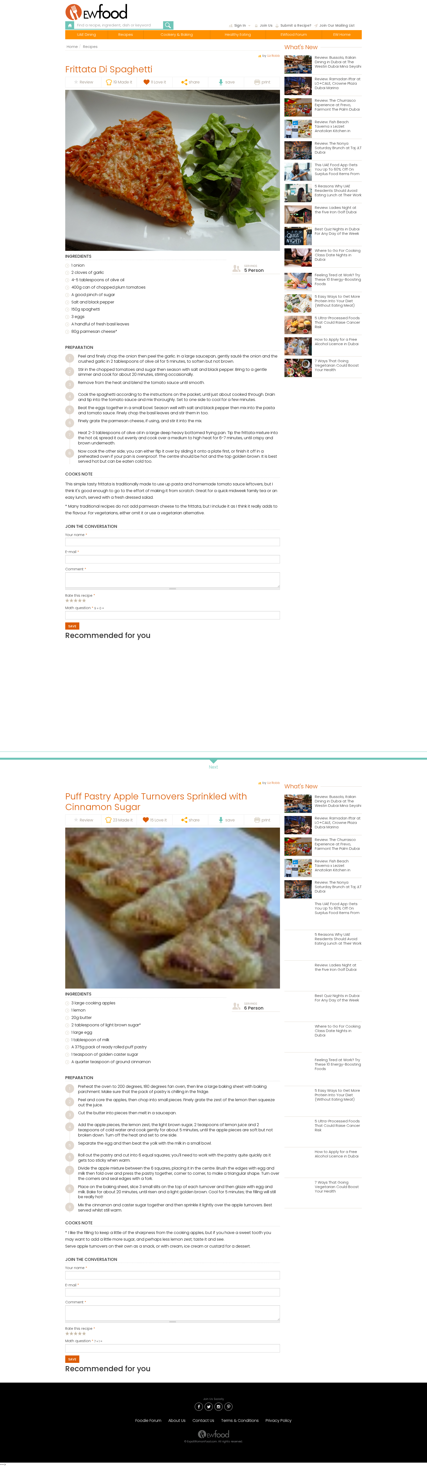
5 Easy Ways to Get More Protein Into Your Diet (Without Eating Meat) (337, 301)
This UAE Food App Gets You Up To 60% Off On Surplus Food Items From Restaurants (337, 169)
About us (177, 1420)
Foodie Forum (148, 1420)
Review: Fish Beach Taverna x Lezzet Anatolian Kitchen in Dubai (332, 126)
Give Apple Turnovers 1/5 (67, 1333)
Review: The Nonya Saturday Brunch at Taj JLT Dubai (338, 148)
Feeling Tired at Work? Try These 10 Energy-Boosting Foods (338, 279)
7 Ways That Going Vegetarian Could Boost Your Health (337, 365)
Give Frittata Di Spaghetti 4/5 (80, 600)
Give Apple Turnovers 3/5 (76, 1333)
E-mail (72, 552)
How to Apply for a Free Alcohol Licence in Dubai (337, 341)
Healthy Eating (238, 34)
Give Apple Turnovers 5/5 (84, 1333)
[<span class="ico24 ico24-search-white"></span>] (168, 25)
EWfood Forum (294, 34)
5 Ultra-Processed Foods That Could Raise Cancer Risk (337, 322)
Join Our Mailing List (337, 25)
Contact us (203, 1420)
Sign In (240, 25)
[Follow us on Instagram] (218, 1406)
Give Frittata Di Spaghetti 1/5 (67, 600)
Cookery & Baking (177, 34)
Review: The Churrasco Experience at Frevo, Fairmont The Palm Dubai (337, 105)
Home (72, 46)
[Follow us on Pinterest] (228, 1406)
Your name (76, 535)
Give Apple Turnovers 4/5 (80, 1333)
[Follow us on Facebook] (198, 1406)
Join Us (266, 25)
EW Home (342, 34)
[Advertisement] (172, 693)
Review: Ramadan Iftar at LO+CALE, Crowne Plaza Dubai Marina (338, 83)
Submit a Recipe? (295, 25)
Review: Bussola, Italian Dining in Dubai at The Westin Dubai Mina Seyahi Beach (338, 62)
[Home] (108, 12)
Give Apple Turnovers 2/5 (71, 1333)
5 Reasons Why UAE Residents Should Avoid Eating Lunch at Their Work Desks (338, 191)
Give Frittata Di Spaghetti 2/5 (71, 600)
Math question (79, 608)
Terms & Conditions (240, 1420)
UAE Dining (86, 34)
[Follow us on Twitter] (208, 1406)
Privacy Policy (279, 1420)
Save (72, 626)
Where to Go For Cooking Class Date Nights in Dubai (338, 255)
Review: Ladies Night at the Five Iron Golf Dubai (336, 210)
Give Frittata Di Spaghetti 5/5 (84, 600)
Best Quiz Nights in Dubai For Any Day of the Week (337, 231)
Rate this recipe (80, 596)
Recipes (125, 34)
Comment (75, 569)
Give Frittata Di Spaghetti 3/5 (76, 600)
